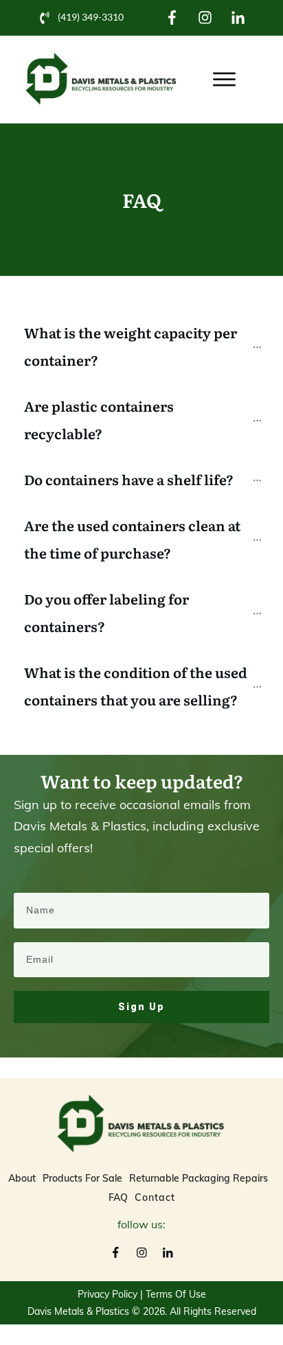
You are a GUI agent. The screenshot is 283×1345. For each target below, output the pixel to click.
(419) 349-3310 (91, 17)
